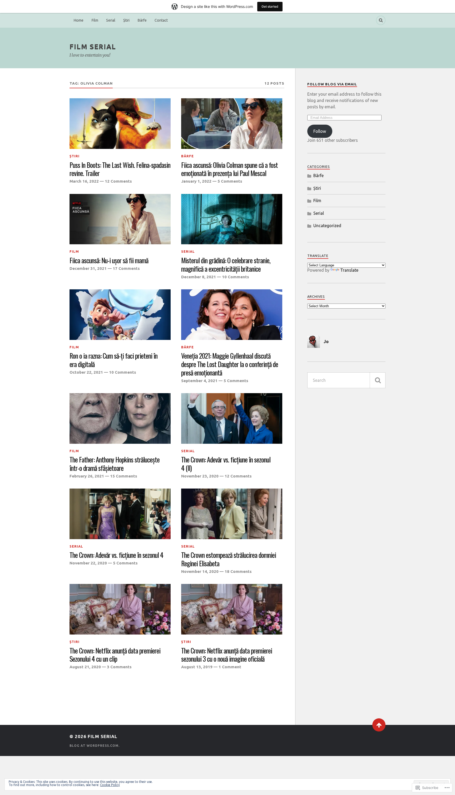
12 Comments (118, 181)
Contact (161, 20)
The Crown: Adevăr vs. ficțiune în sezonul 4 (116, 555)
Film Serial (93, 46)
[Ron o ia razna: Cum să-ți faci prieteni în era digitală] (120, 314)
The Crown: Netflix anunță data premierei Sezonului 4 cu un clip (115, 654)
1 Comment (230, 667)
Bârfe (142, 20)
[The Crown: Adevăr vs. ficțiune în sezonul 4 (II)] (231, 418)
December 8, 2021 (198, 277)
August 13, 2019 (196, 667)
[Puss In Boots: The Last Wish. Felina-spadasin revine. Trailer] (120, 123)
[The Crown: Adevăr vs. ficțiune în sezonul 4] (120, 514)
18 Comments (238, 571)
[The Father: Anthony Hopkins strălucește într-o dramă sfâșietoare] (120, 418)
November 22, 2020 (88, 563)
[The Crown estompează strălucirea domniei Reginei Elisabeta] (231, 514)
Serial (110, 20)
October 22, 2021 (86, 372)
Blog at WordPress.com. (95, 745)
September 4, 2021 (199, 380)
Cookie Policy (110, 785)
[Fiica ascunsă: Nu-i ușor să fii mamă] (120, 219)
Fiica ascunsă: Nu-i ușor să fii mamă (109, 260)
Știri (126, 20)
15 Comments (123, 476)
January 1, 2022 (196, 181)
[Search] (380, 20)
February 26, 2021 (87, 476)
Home (78, 20)
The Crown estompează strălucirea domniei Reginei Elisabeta (228, 559)
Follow (319, 131)
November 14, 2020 (200, 571)
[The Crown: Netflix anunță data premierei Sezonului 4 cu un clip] (120, 609)
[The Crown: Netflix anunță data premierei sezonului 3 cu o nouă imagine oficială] (231, 609)
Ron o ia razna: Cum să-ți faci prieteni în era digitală (113, 360)
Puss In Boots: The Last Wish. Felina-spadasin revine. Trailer (120, 169)
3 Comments (119, 667)
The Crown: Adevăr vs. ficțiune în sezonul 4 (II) (225, 463)
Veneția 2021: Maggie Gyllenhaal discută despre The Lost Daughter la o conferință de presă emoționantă (229, 364)
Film (94, 20)
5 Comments (229, 181)
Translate (349, 270)
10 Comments (235, 277)
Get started (269, 6)
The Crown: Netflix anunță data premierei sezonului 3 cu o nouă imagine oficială (226, 654)
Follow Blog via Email (332, 84)
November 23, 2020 (200, 476)
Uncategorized (327, 225)
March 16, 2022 (84, 181)
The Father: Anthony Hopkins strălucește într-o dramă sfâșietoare (115, 463)
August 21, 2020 (85, 667)
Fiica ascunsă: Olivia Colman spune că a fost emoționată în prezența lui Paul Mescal (229, 169)
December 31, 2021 (88, 268)
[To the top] (378, 724)
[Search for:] (346, 380)
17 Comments (126, 268)
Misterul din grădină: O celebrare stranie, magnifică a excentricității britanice (225, 264)
